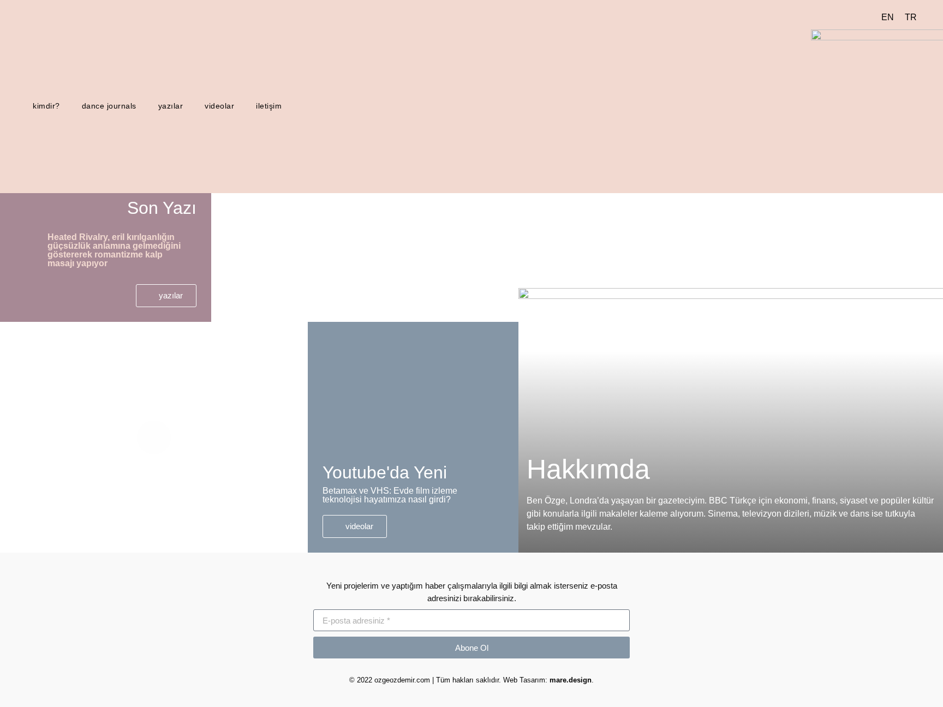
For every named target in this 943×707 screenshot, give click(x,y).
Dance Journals (109, 105)
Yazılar (170, 105)
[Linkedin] (90, 82)
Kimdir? (46, 105)
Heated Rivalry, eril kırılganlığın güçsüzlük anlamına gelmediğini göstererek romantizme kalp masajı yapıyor (114, 250)
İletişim (269, 105)
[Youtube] (38, 82)
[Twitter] (55, 82)
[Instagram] (73, 82)
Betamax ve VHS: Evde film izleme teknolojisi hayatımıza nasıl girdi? (390, 495)
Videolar (219, 105)
